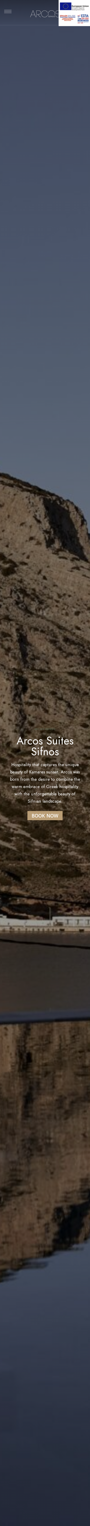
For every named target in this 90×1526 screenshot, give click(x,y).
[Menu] (8, 11)
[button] (45, 815)
